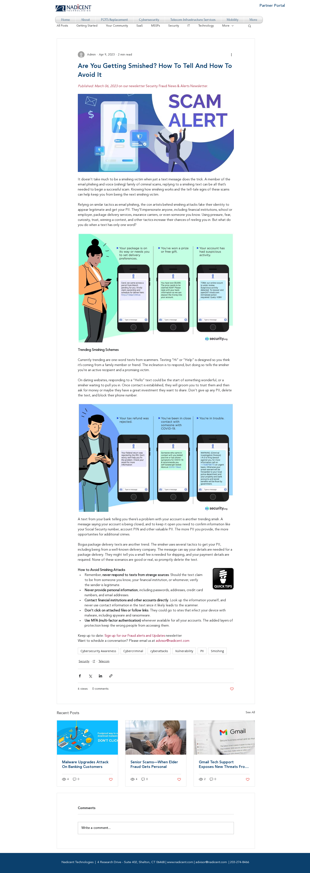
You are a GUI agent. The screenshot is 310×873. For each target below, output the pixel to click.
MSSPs (155, 25)
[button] (250, 25)
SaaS (139, 25)
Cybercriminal (133, 651)
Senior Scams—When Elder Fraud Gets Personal (154, 764)
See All (250, 712)
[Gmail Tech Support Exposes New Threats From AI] (224, 737)
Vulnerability (184, 651)
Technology (206, 25)
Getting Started (86, 25)
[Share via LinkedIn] (100, 676)
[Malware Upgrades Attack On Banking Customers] (87, 737)
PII (202, 651)
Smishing (217, 651)
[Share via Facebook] (80, 676)
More (225, 25)
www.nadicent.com (180, 862)
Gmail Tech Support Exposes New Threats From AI (223, 764)
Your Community (117, 25)
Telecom (103, 661)
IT (188, 25)
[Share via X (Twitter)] (90, 676)
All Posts (62, 25)
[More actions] (231, 54)
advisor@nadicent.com (211, 862)
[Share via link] (111, 676)
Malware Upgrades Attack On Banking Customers (85, 764)
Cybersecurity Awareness (98, 651)
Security (173, 25)
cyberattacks (159, 651)
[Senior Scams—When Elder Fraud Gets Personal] (155, 737)
